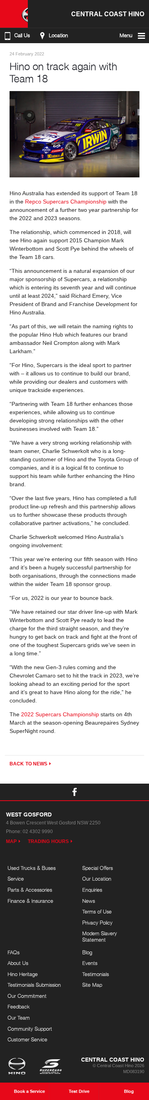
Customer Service (27, 1039)
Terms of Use (97, 911)
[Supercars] (50, 1067)
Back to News (28, 764)
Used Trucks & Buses (32, 868)
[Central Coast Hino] (14, 14)
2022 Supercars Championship (60, 714)
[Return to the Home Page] (18, 1067)
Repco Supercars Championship (65, 201)
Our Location (96, 878)
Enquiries (92, 890)
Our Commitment (27, 996)
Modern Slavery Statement (99, 936)
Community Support (30, 1029)
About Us (18, 963)
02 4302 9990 (38, 831)
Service (16, 878)
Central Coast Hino (107, 13)
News (88, 901)
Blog (87, 952)
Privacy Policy (97, 922)
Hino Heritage (23, 974)
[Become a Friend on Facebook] (74, 792)
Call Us (22, 35)
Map (11, 841)
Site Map (92, 985)
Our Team (19, 1017)
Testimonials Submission (34, 985)
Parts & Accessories (30, 890)
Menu (126, 35)
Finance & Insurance (30, 901)
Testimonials (95, 974)
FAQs (13, 952)
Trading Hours (48, 841)
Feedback (19, 1006)
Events (89, 963)
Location (58, 35)
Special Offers (97, 868)
